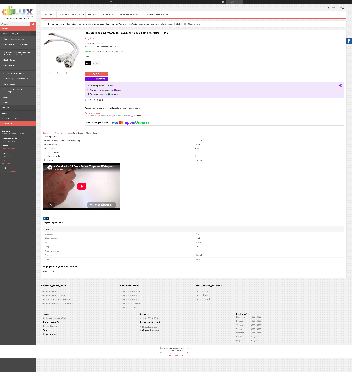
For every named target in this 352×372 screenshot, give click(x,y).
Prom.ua (189, 348)
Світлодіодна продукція (13, 39)
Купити (96, 73)
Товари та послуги (10, 33)
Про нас (5, 108)
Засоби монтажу (96, 24)
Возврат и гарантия (157, 14)
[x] (47, 219)
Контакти (108, 14)
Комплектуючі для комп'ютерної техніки (13, 66)
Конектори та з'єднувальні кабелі (121, 24)
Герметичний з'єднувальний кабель (58, 133)
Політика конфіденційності (197, 353)
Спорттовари (9, 84)
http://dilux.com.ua (9, 163)
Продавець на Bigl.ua (176, 350)
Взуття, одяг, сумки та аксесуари (12, 90)
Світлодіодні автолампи (130, 303)
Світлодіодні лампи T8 (129, 307)
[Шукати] (33, 24)
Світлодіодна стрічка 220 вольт (56, 295)
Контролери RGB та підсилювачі (56, 299)
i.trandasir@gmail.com (11, 171)
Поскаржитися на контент (176, 353)
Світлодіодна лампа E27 (130, 299)
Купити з (91, 79)
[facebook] (44, 219)
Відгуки (5, 113)
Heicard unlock (203, 295)
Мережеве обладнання (13, 73)
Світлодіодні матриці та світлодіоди (58, 303)
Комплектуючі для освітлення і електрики (16, 45)
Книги (6, 102)
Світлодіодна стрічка (51, 291)
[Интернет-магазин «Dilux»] (18, 11)
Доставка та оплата (10, 118)
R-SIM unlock (202, 291)
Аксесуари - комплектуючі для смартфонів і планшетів (16, 53)
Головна (49, 14)
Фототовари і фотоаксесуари (16, 78)
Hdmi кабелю (9, 60)
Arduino (6, 97)
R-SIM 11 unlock (203, 299)
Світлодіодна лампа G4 (130, 291)
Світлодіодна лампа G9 (130, 295)
